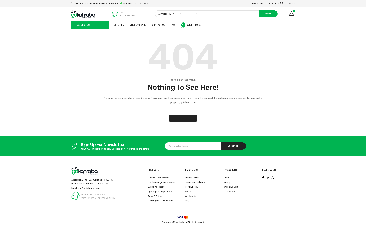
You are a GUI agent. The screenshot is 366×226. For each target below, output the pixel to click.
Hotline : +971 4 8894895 (93, 194)
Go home (183, 118)
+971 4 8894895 (128, 16)
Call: (122, 13)
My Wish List (276, 3)
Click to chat (194, 25)
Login (226, 177)
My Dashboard (231, 191)
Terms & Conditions (195, 182)
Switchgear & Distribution (160, 200)
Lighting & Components (160, 191)
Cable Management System (162, 182)
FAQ (173, 25)
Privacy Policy (192, 177)
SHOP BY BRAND (138, 25)
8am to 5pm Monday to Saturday (98, 198)
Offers (118, 25)
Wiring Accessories (157, 187)
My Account (257, 3)
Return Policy (191, 187)
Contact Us (190, 196)
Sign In (292, 3)
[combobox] (216, 13)
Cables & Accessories (158, 177)
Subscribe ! (233, 146)
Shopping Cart (231, 187)
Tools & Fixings (155, 196)
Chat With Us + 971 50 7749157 (136, 3)
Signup (227, 182)
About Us (189, 191)
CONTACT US (158, 25)
